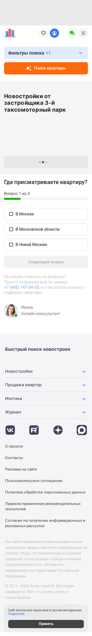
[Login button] (54, 33)
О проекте (14, 446)
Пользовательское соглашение (34, 480)
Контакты (14, 458)
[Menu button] (72, 33)
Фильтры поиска (29, 53)
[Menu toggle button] (83, 33)
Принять (46, 624)
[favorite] (43, 33)
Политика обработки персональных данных (45, 492)
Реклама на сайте (21, 469)
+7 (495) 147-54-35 (21, 287)
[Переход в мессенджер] (82, 427)
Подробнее (16, 614)
